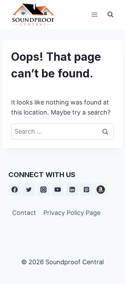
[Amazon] (100, 189)
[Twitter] (29, 189)
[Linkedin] (72, 189)
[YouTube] (57, 189)
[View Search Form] (110, 14)
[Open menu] (94, 14)
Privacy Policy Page (71, 212)
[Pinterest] (86, 189)
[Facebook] (14, 189)
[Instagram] (43, 189)
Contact (24, 212)
